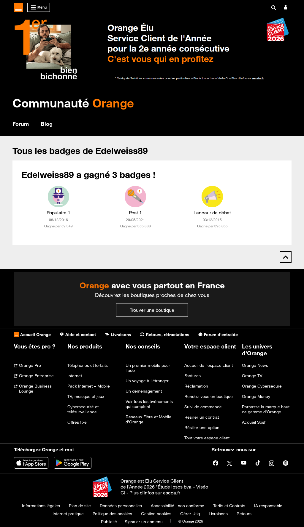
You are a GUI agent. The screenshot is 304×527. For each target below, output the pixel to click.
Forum (20, 123)
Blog (47, 123)
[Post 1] (135, 196)
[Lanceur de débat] (212, 196)
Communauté (73, 102)
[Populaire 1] (58, 196)
